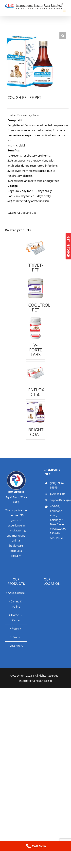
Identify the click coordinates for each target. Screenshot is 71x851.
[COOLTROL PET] (35, 288)
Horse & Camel (16, 617)
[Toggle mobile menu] (64, 11)
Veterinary (16, 646)
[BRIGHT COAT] (35, 412)
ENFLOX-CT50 (36, 392)
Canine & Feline (16, 603)
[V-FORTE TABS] (35, 328)
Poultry (16, 628)
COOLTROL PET (39, 307)
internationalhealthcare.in (35, 681)
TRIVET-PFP (35, 267)
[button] (62, 35)
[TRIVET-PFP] (35, 248)
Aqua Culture (16, 593)
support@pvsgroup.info (58, 500)
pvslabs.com (58, 494)
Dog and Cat (28, 213)
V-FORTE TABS (35, 349)
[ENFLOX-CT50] (35, 373)
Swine (16, 637)
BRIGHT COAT (35, 432)
